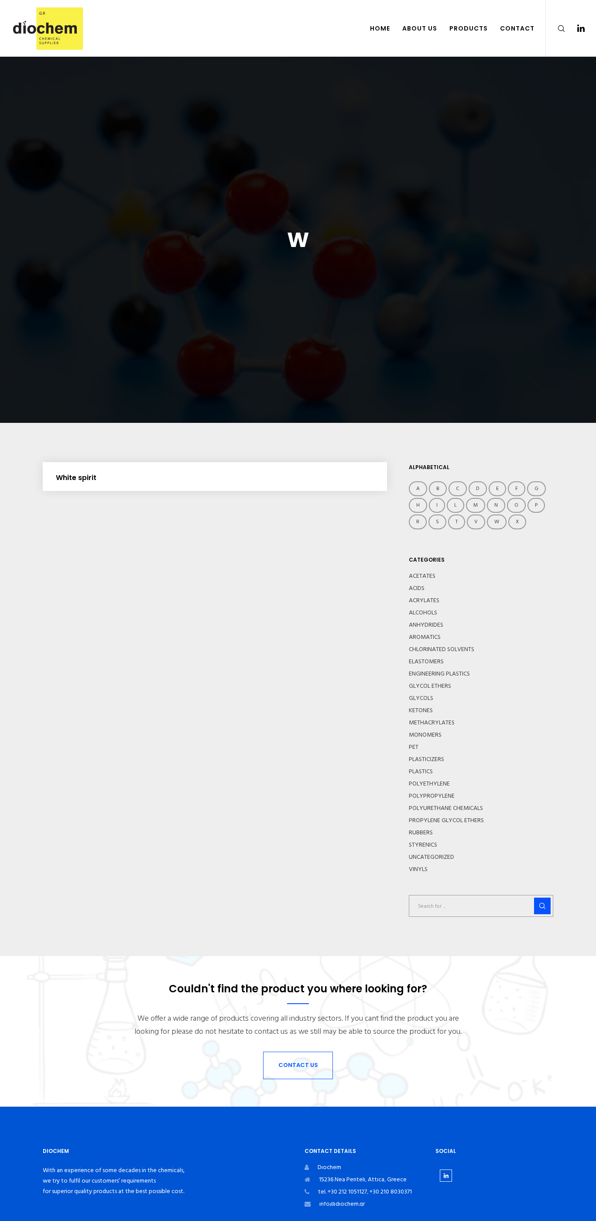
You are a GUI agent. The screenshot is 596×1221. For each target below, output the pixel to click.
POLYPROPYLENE (432, 796)
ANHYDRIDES (426, 625)
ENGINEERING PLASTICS (439, 674)
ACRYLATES (424, 600)
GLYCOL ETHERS (430, 686)
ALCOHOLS (423, 612)
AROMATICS (425, 637)
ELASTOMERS (426, 661)
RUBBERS (421, 832)
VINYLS (418, 869)
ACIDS (417, 588)
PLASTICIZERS (426, 759)
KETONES (421, 710)
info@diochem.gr (342, 1204)
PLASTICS (421, 771)
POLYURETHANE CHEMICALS (446, 808)
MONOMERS (425, 735)
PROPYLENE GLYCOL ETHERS (446, 820)
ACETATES (422, 576)
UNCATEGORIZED (431, 857)
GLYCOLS (421, 698)
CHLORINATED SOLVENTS (441, 649)
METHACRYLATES (432, 722)
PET (413, 747)
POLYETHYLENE (429, 784)
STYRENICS (423, 845)
